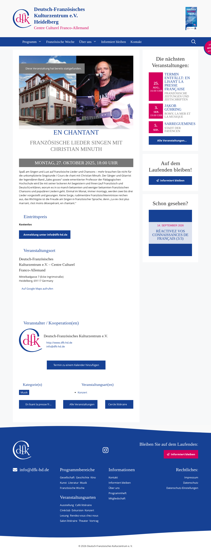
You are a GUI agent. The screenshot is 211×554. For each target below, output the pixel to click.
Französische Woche (60, 42)
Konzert (82, 392)
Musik (24, 392)
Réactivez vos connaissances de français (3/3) (170, 235)
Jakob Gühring (173, 107)
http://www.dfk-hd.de (59, 342)
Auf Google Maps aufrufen (37, 288)
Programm (29, 42)
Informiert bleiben (113, 42)
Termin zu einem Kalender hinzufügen (76, 365)
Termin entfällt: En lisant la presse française (177, 81)
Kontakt (136, 42)
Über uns (85, 42)
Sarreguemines (180, 124)
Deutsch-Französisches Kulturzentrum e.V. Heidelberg (59, 15)
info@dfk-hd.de (55, 346)
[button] (193, 41)
